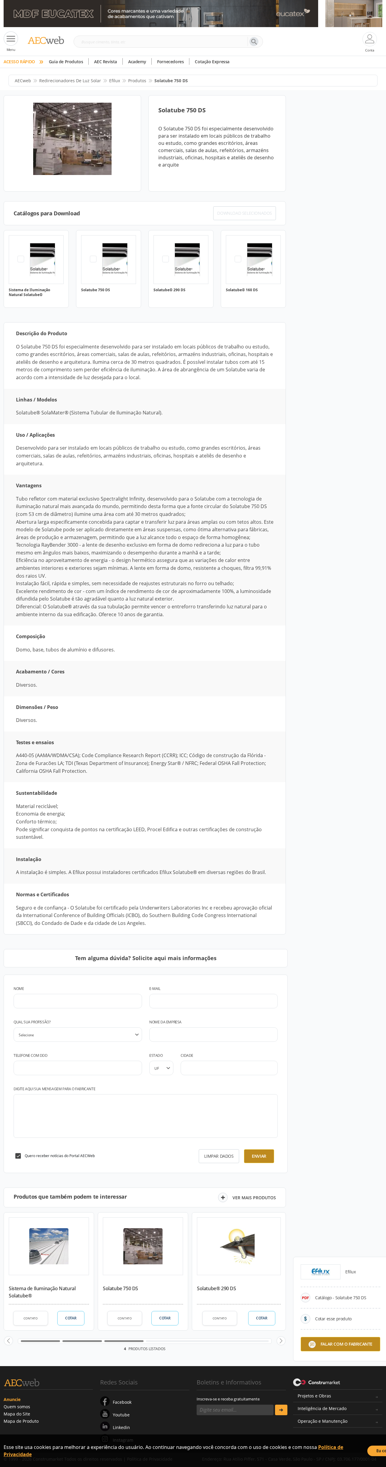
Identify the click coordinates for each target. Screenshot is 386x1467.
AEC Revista (105, 61)
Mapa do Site (17, 1414)
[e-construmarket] (316, 1381)
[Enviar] (281, 1410)
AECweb (23, 80)
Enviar (259, 1156)
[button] (8, 1341)
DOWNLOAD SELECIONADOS (244, 213)
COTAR (70, 1318)
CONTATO (31, 1318)
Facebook (122, 1402)
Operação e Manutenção (322, 1421)
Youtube (121, 1415)
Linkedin (121, 1427)
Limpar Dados (218, 1156)
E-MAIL (154, 988)
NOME (19, 988)
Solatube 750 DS (120, 1288)
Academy (137, 61)
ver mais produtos (254, 1197)
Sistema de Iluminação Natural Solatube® (42, 1292)
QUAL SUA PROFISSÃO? (32, 1022)
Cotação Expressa (212, 61)
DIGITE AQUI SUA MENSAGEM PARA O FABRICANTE (54, 1088)
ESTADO (156, 1055)
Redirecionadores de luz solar (70, 80)
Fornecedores (170, 61)
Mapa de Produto (21, 1421)
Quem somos (17, 1406)
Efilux (114, 80)
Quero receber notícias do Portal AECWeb (60, 1155)
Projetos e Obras (314, 1396)
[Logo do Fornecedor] (320, 1272)
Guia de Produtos (66, 61)
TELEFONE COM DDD (31, 1055)
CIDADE (187, 1055)
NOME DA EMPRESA (165, 1022)
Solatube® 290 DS (216, 1288)
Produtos (137, 80)
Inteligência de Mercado (322, 1408)
